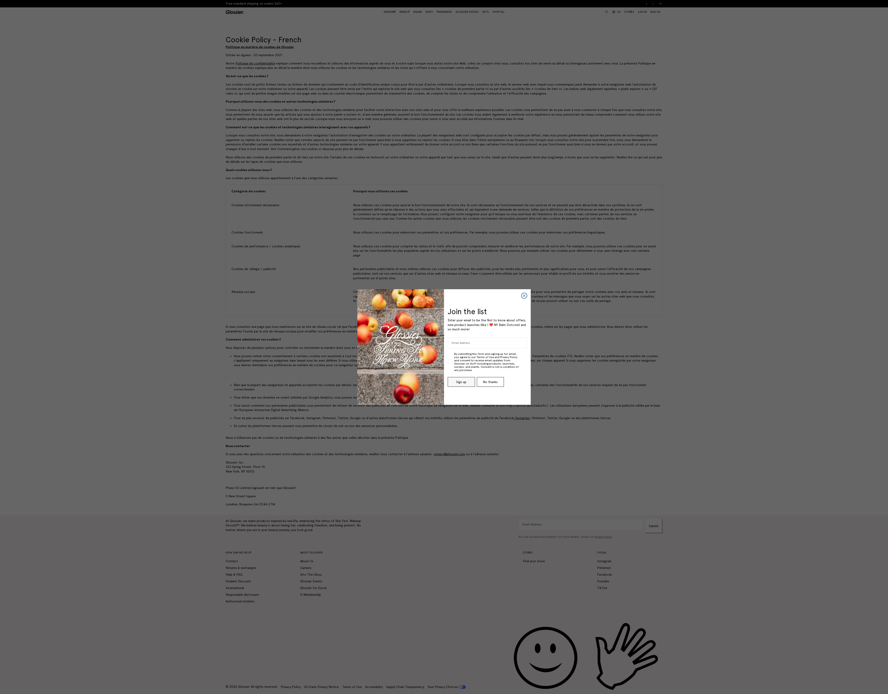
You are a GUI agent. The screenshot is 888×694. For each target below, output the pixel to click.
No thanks (490, 382)
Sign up (461, 382)
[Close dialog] (524, 295)
